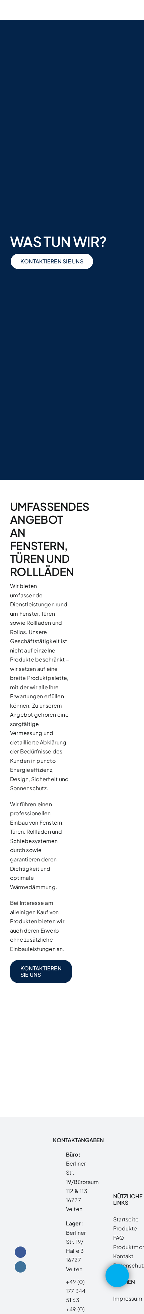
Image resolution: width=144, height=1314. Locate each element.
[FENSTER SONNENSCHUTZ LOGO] (20, 6)
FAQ (118, 1237)
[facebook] (20, 1252)
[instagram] (20, 1267)
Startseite (126, 1219)
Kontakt (123, 1256)
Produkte (125, 1228)
